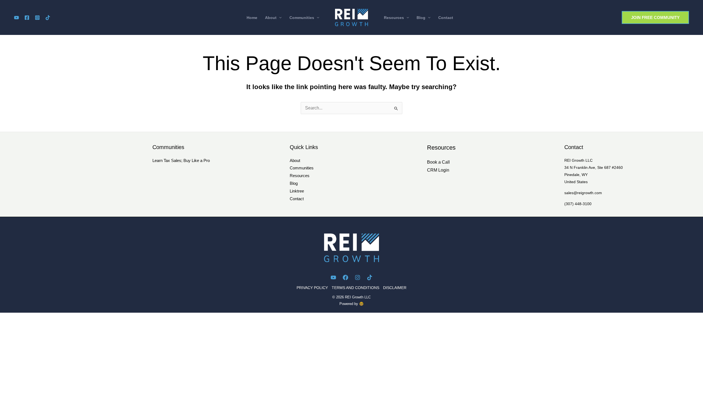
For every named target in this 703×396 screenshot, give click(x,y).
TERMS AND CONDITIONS (355, 287)
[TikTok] (47, 17)
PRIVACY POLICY (312, 287)
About (295, 160)
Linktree (297, 191)
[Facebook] (26, 17)
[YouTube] (16, 17)
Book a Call (438, 162)
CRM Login (438, 170)
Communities (302, 168)
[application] (279, 18)
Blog (294, 183)
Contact (297, 198)
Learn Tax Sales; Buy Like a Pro (181, 160)
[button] (273, 18)
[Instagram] (37, 17)
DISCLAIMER (394, 287)
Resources (299, 175)
